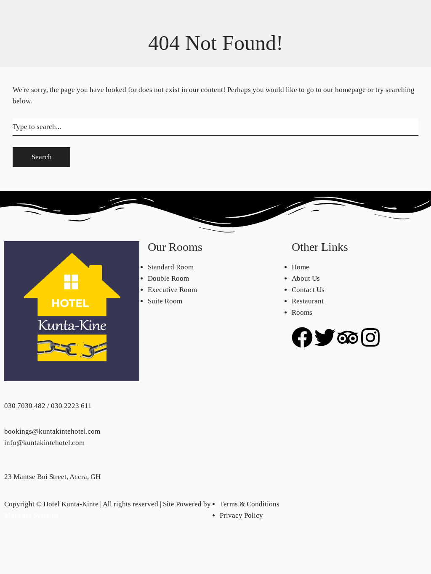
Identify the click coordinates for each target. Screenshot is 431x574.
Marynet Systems (31, 515)
